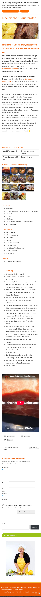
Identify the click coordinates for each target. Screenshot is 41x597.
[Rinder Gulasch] (22, 199)
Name (4, 484)
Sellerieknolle (33, 447)
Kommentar (4, 469)
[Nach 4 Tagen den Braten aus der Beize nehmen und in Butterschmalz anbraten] (30, 174)
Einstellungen (10, 6)
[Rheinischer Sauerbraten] (20, 38)
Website (4, 499)
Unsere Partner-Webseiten (18, 587)
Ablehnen (24, 11)
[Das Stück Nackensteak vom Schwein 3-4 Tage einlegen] (22, 174)
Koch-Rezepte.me (9, 592)
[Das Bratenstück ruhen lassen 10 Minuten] (22, 191)
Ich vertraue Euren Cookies (11, 11)
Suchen (4, 524)
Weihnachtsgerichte (34, 587)
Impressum (4, 587)
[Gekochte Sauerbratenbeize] (14, 174)
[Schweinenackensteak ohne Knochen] (6, 174)
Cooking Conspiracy (31, 592)
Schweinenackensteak (10, 69)
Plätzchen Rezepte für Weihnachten (12, 589)
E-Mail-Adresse (4, 492)
